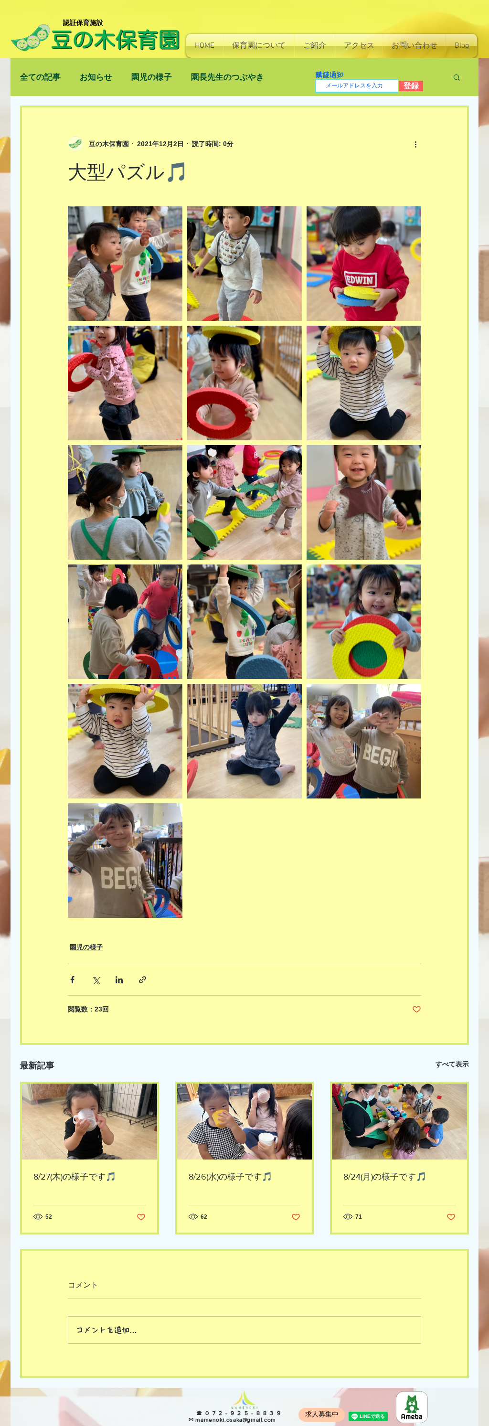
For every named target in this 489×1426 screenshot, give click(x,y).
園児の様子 (151, 77)
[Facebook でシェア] (72, 979)
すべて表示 (452, 1064)
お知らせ (96, 77)
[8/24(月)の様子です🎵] (399, 1122)
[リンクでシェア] (142, 979)
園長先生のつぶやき (227, 77)
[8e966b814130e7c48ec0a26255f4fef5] (412, 1407)
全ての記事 (40, 77)
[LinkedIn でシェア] (119, 979)
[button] (258, 46)
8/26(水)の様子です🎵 (230, 1176)
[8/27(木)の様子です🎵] (89, 1122)
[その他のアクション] (415, 143)
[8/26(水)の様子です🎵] (244, 1122)
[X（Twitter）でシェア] (95, 979)
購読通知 (329, 74)
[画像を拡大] (125, 263)
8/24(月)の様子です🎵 (384, 1176)
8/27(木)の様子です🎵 (74, 1176)
